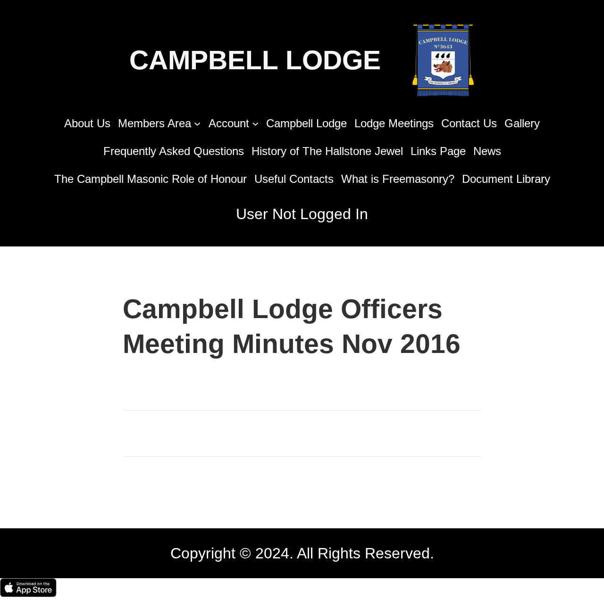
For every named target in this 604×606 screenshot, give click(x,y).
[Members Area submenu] (197, 123)
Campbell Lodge (255, 60)
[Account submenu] (255, 123)
